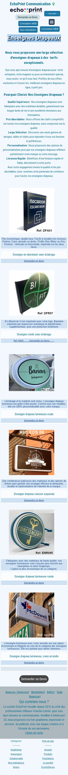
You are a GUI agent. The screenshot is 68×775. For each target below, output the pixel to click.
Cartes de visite (34, 733)
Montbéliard (38, 692)
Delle (60, 692)
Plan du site (48, 741)
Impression (16, 754)
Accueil (48, 749)
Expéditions (48, 767)
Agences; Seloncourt (17, 692)
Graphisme (16, 749)
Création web (16, 758)
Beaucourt (35, 696)
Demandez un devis (34, 261)
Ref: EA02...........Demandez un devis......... (34, 340)
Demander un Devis (28, 17)
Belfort (51, 692)
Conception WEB (28, 23)
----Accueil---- (52, 13)
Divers (16, 767)
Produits (48, 754)
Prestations (48, 758)
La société (48, 762)
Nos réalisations (28, 30)
